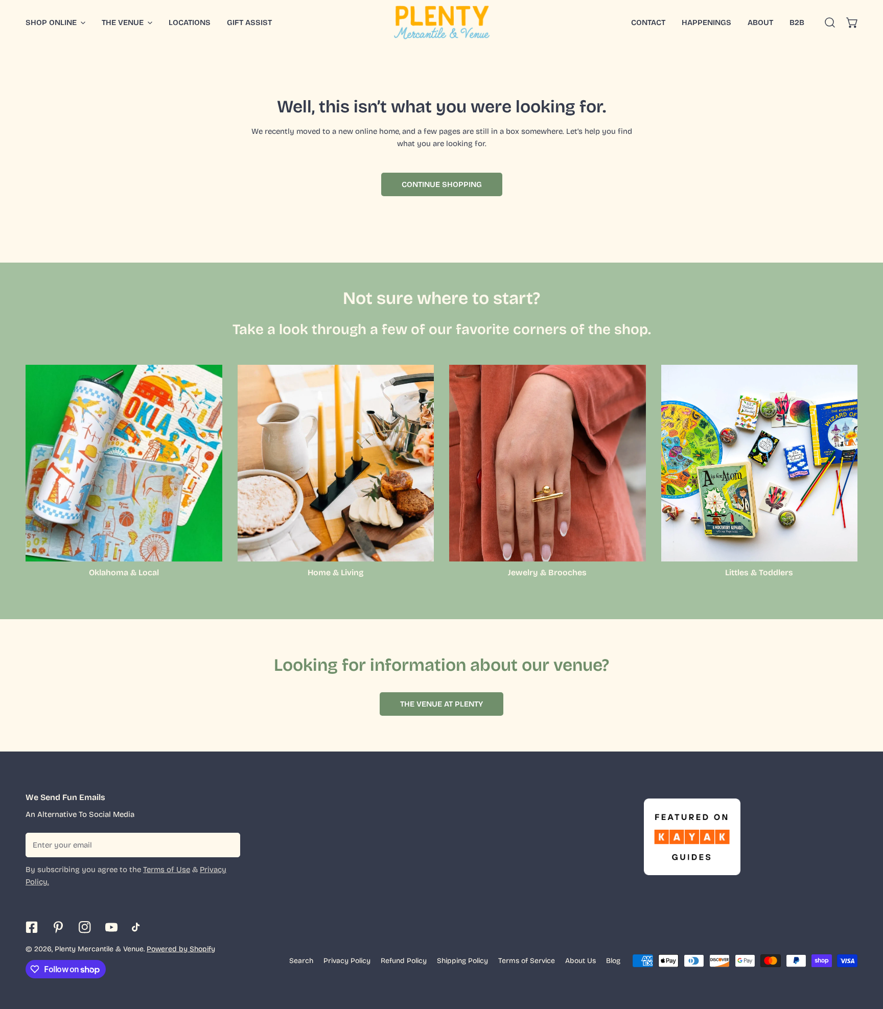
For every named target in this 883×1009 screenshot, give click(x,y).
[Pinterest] (58, 927)
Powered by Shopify (181, 949)
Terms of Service (526, 960)
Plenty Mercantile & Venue (99, 949)
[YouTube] (111, 927)
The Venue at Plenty (441, 704)
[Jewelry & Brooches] (547, 463)
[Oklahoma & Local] (124, 463)
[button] (852, 22)
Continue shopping (442, 184)
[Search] (830, 22)
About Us (580, 960)
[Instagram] (85, 927)
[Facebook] (31, 927)
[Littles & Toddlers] (759, 463)
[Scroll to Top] (864, 955)
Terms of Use (166, 869)
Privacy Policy (346, 960)
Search (301, 960)
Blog (613, 960)
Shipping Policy (462, 960)
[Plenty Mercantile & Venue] (442, 22)
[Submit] (227, 844)
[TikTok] (138, 927)
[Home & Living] (336, 463)
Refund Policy (404, 960)
